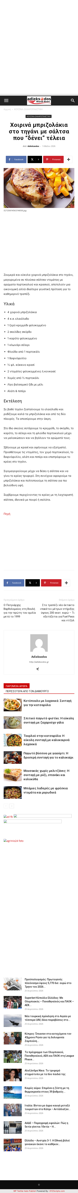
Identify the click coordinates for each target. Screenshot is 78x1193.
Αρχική (7, 109)
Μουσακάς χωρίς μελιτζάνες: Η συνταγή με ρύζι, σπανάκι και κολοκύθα (46, 775)
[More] (68, 159)
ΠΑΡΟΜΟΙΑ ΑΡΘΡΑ (16, 686)
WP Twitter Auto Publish (24, 1191)
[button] (6, 101)
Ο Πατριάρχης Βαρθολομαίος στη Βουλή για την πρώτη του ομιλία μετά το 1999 (20, 610)
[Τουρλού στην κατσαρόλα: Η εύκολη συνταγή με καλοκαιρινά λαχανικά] (13, 740)
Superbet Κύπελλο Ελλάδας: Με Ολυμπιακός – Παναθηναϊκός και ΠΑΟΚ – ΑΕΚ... (49, 1001)
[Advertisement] (39, 54)
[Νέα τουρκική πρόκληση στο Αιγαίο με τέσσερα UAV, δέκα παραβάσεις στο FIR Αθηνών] (13, 1020)
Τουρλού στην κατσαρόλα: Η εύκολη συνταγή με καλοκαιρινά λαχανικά (46, 740)
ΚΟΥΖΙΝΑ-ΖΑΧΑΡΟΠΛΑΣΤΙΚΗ (28, 109)
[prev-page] (6, 806)
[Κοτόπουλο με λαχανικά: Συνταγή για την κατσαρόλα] (13, 705)
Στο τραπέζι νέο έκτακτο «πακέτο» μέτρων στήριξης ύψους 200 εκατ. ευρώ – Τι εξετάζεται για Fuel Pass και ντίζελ (57, 612)
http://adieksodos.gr (39, 662)
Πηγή (7, 514)
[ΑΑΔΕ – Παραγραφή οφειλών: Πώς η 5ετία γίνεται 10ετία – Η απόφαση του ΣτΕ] (13, 1127)
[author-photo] (39, 651)
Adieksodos (33, 146)
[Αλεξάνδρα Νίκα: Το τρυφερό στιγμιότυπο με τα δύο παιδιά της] (13, 1075)
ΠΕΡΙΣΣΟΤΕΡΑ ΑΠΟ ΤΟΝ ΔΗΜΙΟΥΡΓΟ (27, 691)
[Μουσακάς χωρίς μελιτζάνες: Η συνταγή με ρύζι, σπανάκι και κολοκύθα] (13, 775)
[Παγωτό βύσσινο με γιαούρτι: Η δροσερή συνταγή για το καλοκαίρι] (13, 757)
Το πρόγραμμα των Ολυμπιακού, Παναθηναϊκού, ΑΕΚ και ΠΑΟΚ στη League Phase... (49, 1056)
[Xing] (39, 669)
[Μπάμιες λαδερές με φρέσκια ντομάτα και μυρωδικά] (13, 792)
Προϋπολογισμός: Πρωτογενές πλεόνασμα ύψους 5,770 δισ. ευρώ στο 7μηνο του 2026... (48, 983)
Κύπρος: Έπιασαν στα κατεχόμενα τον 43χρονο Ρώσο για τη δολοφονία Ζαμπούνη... (48, 1037)
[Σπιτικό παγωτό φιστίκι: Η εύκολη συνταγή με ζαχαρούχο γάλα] (13, 722)
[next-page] (11, 806)
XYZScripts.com (57, 1191)
